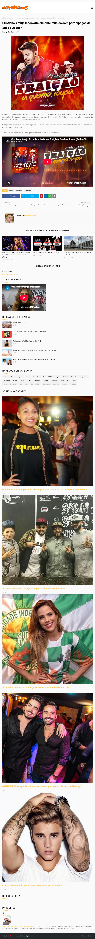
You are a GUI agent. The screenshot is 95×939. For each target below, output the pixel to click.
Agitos (58, 377)
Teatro (22, 380)
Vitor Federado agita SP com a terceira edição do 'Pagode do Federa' (26, 926)
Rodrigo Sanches (8, 32)
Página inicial (6, 18)
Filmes (29, 380)
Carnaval (45, 380)
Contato (90, 936)
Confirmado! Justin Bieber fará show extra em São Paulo (32, 885)
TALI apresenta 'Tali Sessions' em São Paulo (27, 341)
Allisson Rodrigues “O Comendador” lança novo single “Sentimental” (34, 350)
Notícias (5, 377)
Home (77, 936)
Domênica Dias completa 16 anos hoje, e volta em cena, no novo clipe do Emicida (44, 489)
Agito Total (6, 915)
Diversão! (74, 377)
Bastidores (46, 384)
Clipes (15, 380)
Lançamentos (84, 377)
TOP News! (14, 18)
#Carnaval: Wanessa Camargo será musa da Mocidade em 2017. (36, 687)
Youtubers (73, 384)
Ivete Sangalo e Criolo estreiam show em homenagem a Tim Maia (34, 359)
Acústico (64, 384)
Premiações (6, 380)
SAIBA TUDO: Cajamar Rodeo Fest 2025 (46, 252)
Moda (62, 380)
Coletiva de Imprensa (9, 384)
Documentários (35, 384)
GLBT (68, 380)
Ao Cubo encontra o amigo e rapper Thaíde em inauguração (33, 588)
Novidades (37, 380)
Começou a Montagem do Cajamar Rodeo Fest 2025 (77, 254)
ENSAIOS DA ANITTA (19, 322)
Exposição (56, 384)
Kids (74, 380)
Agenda (20, 377)
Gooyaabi (31, 936)
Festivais (65, 377)
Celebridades (41, 377)
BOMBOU (50, 377)
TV (33, 377)
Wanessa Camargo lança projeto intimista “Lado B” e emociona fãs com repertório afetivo (16, 255)
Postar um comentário (10, 274)
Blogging (16, 936)
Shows (28, 377)
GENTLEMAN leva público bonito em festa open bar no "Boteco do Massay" (41, 786)
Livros (26, 384)
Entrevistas (54, 380)
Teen (20, 384)
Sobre (84, 936)
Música (11, 190)
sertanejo (19, 190)
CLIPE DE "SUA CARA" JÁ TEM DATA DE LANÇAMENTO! (30, 332)
